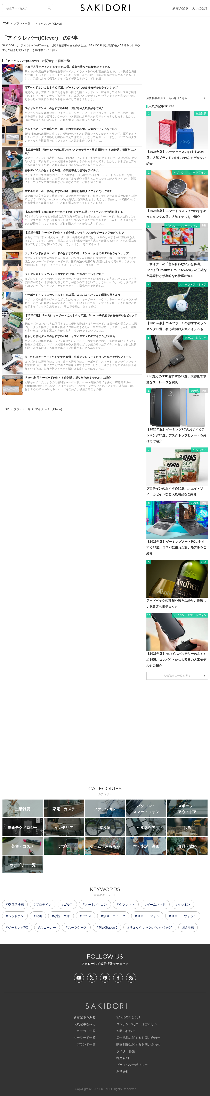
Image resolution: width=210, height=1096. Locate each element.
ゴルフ (68, 904)
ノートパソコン (96, 904)
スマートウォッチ (184, 916)
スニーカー (48, 927)
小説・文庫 (62, 916)
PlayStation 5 (108, 927)
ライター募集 (125, 1051)
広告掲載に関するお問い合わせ (138, 1037)
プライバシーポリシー (132, 1064)
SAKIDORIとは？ (128, 1017)
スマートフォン (148, 916)
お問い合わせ (125, 1031)
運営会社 (122, 1071)
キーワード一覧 (85, 1037)
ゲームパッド (156, 904)
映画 (39, 916)
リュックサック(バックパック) (150, 927)
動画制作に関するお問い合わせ (138, 1044)
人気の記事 (200, 8)
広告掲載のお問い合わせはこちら (166, 98)
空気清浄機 (16, 904)
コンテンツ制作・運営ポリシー (138, 1024)
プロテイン (44, 904)
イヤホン (184, 904)
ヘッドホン (16, 916)
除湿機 (189, 927)
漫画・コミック (114, 916)
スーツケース (77, 927)
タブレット (127, 904)
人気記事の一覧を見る (177, 675)
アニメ (86, 916)
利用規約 (122, 1058)
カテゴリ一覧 (86, 1031)
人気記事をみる (85, 1024)
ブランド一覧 (86, 1044)
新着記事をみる (85, 1017)
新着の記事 (180, 8)
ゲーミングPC (18, 927)
